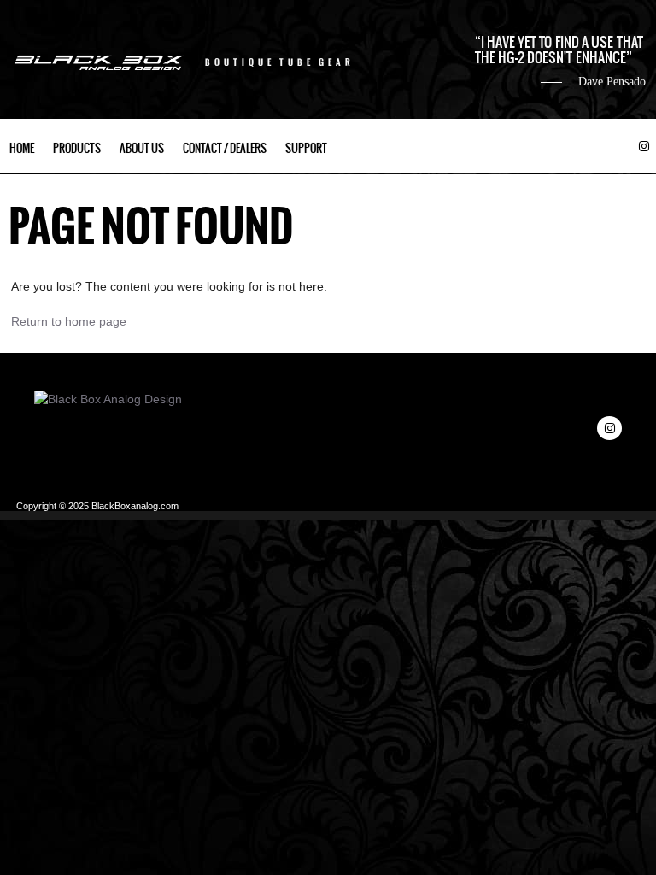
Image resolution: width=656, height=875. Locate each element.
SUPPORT (306, 148)
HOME (21, 148)
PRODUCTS (77, 148)
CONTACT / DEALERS (224, 148)
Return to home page (68, 321)
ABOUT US (142, 148)
